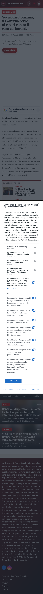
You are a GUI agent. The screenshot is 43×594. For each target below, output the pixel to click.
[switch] (34, 253)
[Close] (38, 205)
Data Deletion (8, 389)
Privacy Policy (35, 389)
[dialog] (21, 297)
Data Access (21, 389)
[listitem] (21, 247)
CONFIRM (13, 380)
